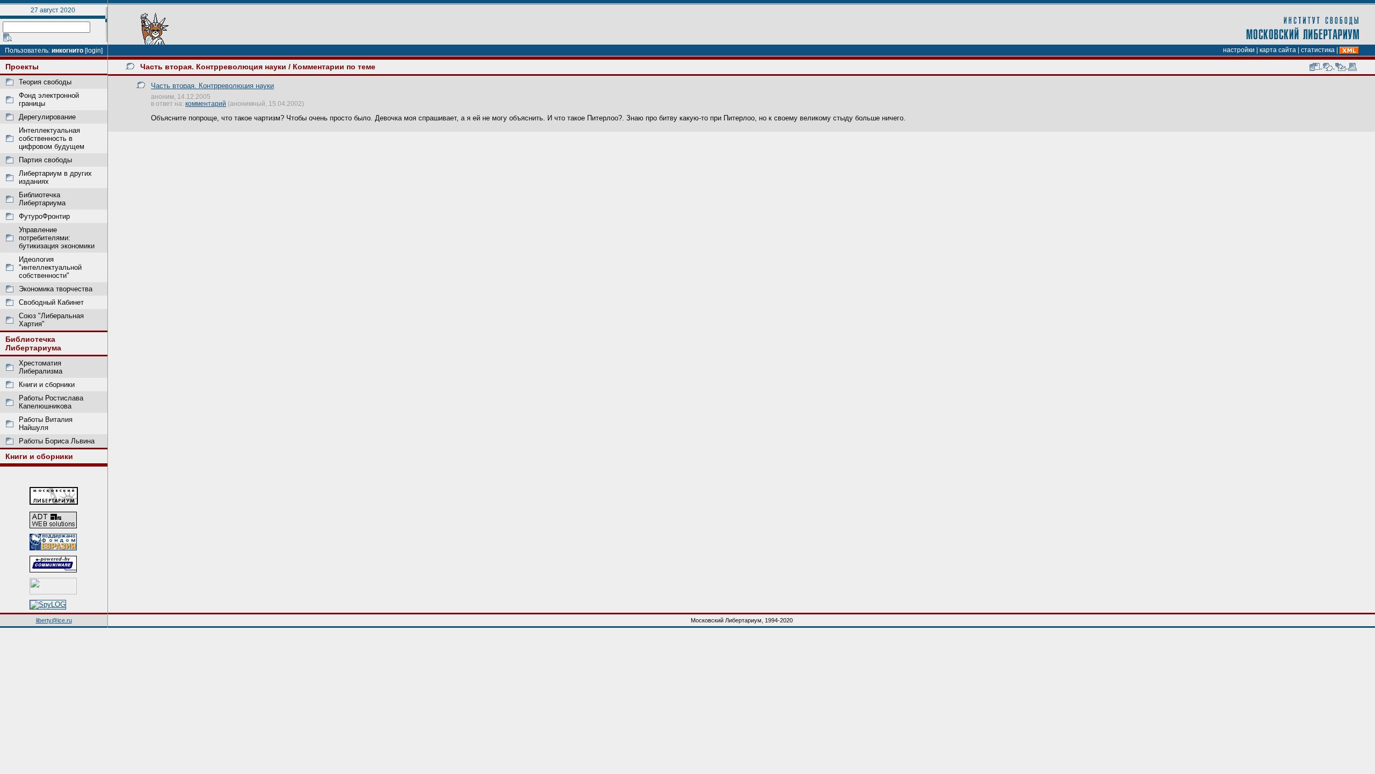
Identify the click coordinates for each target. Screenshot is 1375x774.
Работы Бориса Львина (57, 441)
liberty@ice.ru (54, 620)
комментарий (205, 103)
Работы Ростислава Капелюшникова (51, 402)
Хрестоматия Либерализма (40, 367)
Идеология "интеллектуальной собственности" (50, 267)
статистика (1318, 50)
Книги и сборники (47, 385)
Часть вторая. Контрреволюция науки (213, 66)
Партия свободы (45, 160)
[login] (94, 50)
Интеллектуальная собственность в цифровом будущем (51, 138)
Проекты (22, 66)
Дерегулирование (47, 117)
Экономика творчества (55, 289)
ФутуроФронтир (44, 216)
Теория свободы (45, 82)
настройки (1239, 50)
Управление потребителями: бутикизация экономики (57, 238)
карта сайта (1278, 50)
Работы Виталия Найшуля (46, 423)
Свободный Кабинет (51, 302)
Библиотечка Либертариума (42, 199)
